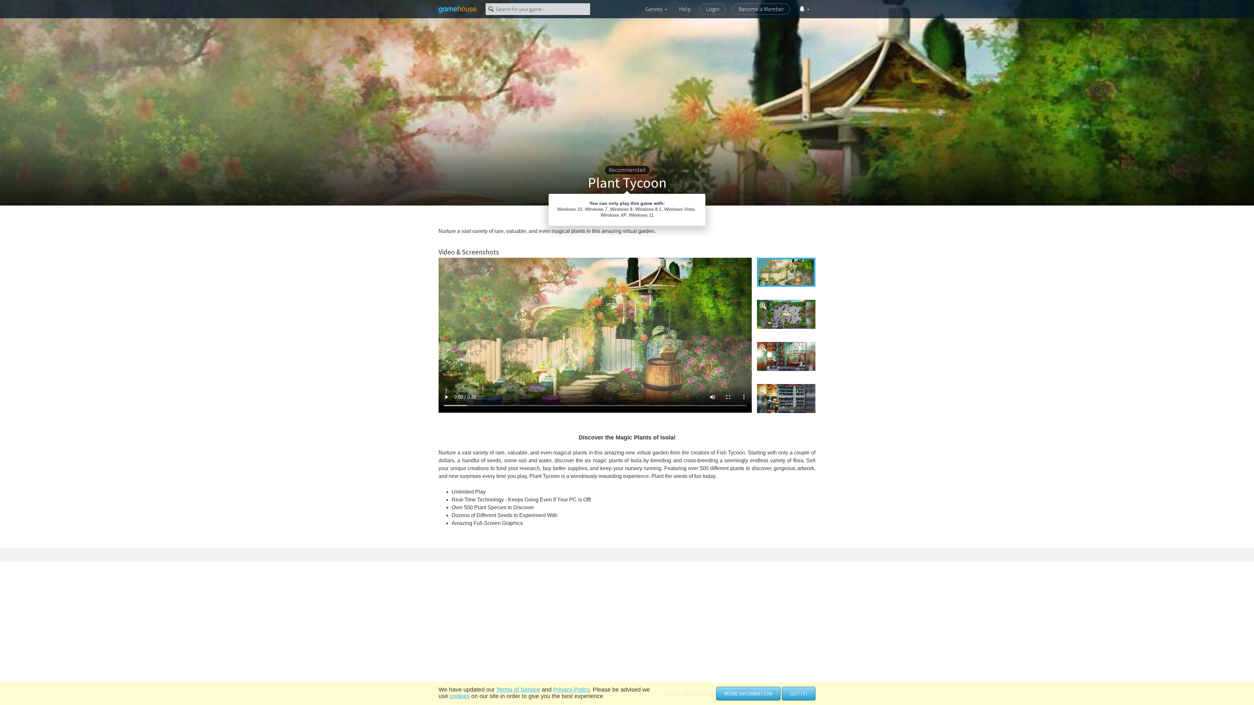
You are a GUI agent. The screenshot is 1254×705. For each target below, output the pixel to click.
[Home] (458, 9)
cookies (460, 696)
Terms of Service (518, 689)
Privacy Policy (571, 689)
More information (748, 693)
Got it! (798, 693)
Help (685, 9)
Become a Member (761, 9)
